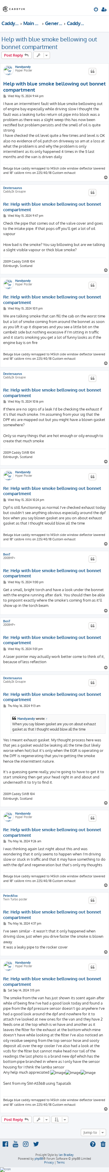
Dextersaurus (12, 188)
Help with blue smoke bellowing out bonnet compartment (49, 42)
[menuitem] (96, 9)
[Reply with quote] (92, 71)
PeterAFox (10, 895)
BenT (6, 554)
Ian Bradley (66, 1155)
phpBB (39, 1158)
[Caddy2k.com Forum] (14, 7)
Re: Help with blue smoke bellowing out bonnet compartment (52, 207)
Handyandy (23, 67)
